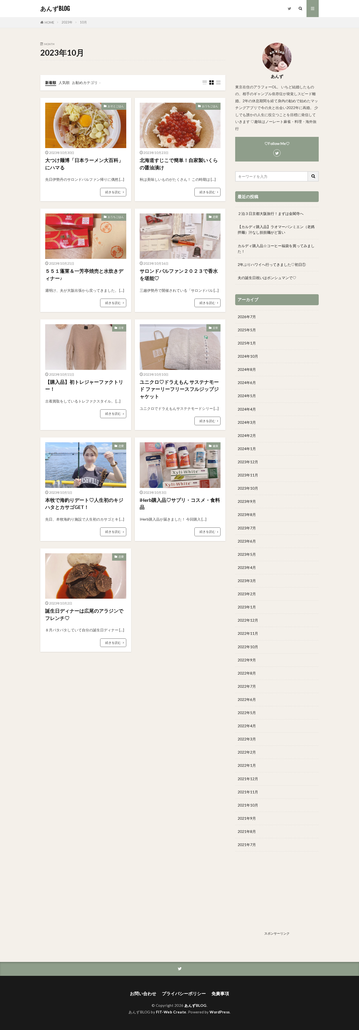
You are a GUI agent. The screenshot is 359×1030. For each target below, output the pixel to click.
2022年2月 (247, 752)
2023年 (67, 22)
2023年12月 (248, 462)
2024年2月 (247, 435)
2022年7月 (247, 686)
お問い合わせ (143, 993)
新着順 (50, 82)
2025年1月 (247, 343)
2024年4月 (247, 409)
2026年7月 (247, 316)
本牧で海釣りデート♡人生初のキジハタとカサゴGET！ (84, 503)
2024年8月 (247, 369)
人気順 (64, 82)
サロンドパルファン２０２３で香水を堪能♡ (179, 274)
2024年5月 (247, 396)
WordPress (220, 1012)
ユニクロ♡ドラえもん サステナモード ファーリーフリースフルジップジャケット (179, 389)
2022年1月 (247, 765)
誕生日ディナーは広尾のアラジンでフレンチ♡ (84, 614)
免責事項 (220, 993)
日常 (121, 327)
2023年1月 (247, 607)
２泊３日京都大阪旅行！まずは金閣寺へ (271, 213)
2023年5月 (247, 554)
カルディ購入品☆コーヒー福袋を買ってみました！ (276, 248)
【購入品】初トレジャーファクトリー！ (84, 385)
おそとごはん (116, 106)
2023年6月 (247, 541)
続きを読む (113, 192)
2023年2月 (247, 594)
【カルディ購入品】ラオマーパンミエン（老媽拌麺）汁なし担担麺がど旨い (276, 229)
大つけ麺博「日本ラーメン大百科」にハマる (84, 163)
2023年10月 (248, 488)
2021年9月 (247, 818)
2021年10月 (248, 805)
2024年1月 (247, 448)
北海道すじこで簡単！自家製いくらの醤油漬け (179, 163)
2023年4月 (247, 567)
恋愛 (215, 216)
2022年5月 (247, 712)
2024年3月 (247, 422)
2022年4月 (247, 726)
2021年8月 (247, 831)
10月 (83, 22)
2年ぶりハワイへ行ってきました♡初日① (272, 264)
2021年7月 (247, 844)
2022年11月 (248, 633)
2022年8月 (247, 673)
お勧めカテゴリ (85, 82)
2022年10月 (248, 647)
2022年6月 (247, 699)
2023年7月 (247, 528)
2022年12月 (248, 620)
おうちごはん (210, 106)
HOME (49, 22)
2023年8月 (247, 514)
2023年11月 (248, 475)
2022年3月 (247, 739)
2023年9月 (247, 501)
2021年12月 (248, 779)
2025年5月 (247, 330)
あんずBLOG (55, 8)
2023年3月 (247, 580)
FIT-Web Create (171, 1012)
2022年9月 (247, 660)
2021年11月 (248, 792)
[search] (313, 176)
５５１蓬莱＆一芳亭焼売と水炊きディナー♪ (84, 274)
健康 (215, 445)
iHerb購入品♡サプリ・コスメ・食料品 (180, 503)
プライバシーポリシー (184, 993)
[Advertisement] (277, 895)
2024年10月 (248, 356)
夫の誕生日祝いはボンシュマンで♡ (267, 277)
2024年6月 (247, 382)
